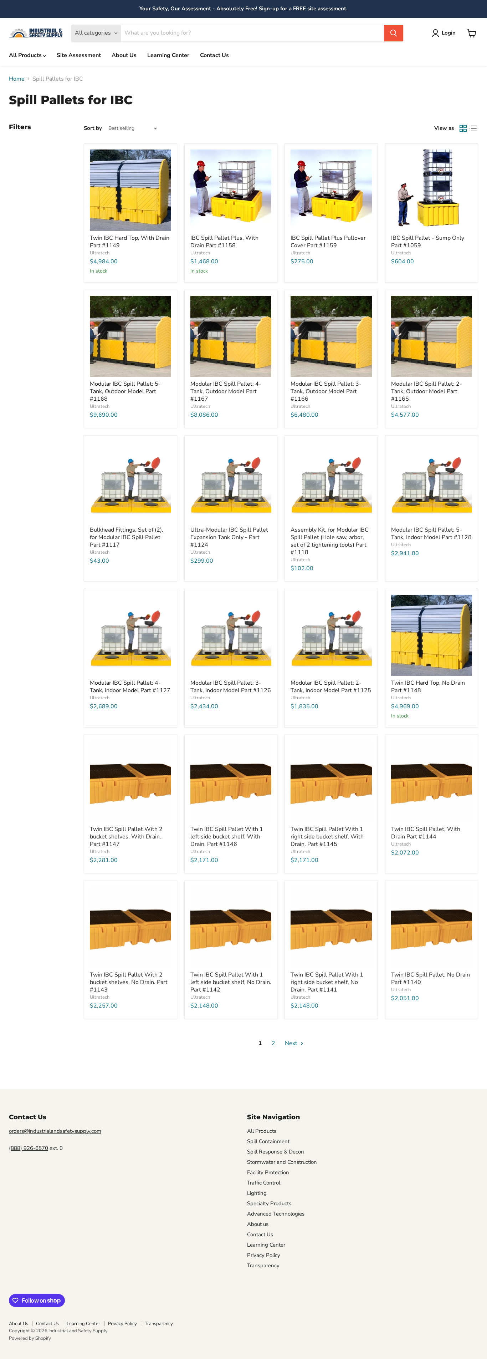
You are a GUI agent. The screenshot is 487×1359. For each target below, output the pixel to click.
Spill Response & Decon (275, 1151)
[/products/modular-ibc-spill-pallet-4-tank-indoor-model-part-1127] (130, 635)
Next (292, 1043)
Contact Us (214, 55)
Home (17, 79)
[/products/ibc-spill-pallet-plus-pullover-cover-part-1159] (331, 190)
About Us (124, 55)
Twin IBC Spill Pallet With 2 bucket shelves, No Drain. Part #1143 (129, 982)
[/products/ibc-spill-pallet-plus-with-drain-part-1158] (231, 190)
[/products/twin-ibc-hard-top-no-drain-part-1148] (431, 635)
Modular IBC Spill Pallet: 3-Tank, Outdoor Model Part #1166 (326, 391)
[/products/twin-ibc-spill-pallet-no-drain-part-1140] (431, 927)
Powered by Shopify (30, 1338)
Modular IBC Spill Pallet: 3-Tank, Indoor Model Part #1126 (230, 686)
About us (257, 1224)
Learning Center (168, 55)
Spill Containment (268, 1141)
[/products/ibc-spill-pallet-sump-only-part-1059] (431, 190)
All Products (26, 55)
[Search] (393, 33)
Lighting (257, 1193)
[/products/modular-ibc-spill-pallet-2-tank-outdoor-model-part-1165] (431, 336)
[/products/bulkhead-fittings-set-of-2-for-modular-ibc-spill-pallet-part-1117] (130, 482)
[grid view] (463, 128)
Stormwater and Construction (282, 1162)
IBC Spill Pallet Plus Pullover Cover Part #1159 (328, 241)
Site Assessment (79, 55)
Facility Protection (268, 1172)
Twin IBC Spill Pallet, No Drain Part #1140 (430, 978)
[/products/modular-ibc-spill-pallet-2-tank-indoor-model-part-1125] (331, 635)
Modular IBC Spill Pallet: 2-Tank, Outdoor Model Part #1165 (426, 391)
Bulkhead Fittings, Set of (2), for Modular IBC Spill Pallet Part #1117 (126, 537)
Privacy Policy (263, 1255)
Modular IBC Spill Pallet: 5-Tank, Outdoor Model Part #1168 (125, 391)
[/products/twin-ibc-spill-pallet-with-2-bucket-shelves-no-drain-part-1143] (130, 927)
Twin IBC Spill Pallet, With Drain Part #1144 (425, 833)
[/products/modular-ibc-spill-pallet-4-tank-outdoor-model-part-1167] (231, 336)
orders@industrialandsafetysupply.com (55, 1131)
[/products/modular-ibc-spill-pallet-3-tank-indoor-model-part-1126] (231, 635)
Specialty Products (269, 1203)
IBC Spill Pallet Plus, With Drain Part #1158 (224, 241)
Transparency (263, 1265)
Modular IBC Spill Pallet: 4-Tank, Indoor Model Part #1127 (130, 686)
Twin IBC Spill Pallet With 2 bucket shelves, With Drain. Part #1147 (126, 836)
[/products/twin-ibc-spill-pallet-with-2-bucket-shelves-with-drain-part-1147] (130, 781)
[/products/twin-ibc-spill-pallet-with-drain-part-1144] (431, 781)
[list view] (473, 128)
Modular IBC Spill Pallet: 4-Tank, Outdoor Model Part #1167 (225, 391)
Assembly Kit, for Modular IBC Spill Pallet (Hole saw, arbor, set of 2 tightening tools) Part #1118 (330, 541)
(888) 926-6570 (28, 1148)
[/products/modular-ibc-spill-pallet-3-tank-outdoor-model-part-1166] (331, 336)
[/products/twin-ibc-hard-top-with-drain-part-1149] (130, 190)
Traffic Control (263, 1182)
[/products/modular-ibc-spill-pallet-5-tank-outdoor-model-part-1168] (130, 336)
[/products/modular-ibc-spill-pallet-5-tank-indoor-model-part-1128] (431, 482)
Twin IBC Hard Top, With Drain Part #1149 (129, 241)
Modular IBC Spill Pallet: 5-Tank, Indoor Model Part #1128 (431, 533)
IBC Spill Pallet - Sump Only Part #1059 (427, 241)
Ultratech (99, 253)
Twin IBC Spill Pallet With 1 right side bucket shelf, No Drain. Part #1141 (327, 982)
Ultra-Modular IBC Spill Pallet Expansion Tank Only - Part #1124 (229, 537)
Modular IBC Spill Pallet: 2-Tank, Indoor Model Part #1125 (331, 686)
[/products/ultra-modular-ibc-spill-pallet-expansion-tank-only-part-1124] (231, 482)
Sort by (93, 128)
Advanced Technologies (275, 1213)
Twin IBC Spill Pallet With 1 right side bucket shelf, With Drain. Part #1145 (327, 836)
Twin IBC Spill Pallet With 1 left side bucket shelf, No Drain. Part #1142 (230, 982)
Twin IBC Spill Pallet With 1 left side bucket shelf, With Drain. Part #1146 (226, 836)
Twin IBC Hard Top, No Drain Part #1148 (428, 686)
